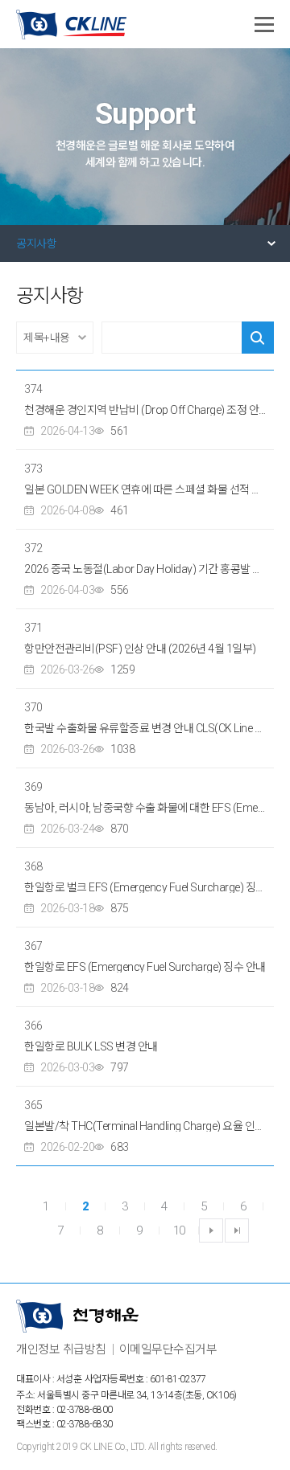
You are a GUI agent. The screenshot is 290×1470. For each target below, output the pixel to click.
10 (179, 1230)
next (211, 1230)
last (237, 1230)
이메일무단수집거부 (168, 1349)
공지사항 (36, 243)
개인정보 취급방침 (61, 1349)
